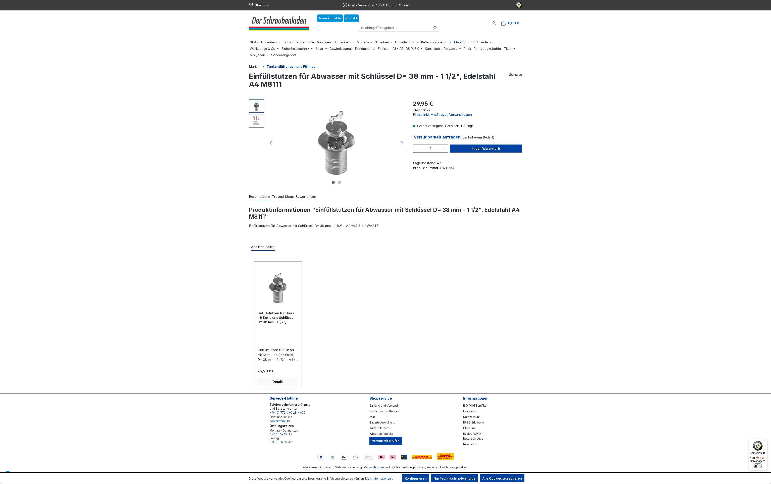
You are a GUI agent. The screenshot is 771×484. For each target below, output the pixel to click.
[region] (327, 142)
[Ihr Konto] (494, 23)
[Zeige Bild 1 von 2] (333, 182)
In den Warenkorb (486, 149)
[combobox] (394, 28)
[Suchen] (434, 28)
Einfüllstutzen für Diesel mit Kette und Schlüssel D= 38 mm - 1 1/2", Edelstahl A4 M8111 (276, 318)
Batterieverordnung (382, 422)
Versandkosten (374, 467)
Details (278, 382)
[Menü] (764, 441)
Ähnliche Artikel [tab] (263, 247)
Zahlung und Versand (383, 405)
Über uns (261, 5)
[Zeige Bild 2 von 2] (339, 182)
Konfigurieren (416, 478)
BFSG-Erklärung (473, 422)
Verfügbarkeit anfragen (437, 137)
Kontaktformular (280, 421)
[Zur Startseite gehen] (279, 23)
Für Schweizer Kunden (384, 411)
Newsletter (470, 444)
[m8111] (336, 143)
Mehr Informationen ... (379, 478)
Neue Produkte (330, 18)
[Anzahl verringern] (417, 149)
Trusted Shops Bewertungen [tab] (294, 197)
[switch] (758, 465)
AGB (372, 416)
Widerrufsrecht (379, 428)
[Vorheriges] (271, 142)
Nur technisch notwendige (454, 478)
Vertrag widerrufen (385, 440)
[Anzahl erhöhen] (444, 149)
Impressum (470, 411)
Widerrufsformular (381, 433)
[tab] (259, 196)
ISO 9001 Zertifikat (475, 405)
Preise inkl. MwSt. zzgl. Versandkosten (442, 115)
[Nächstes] (402, 142)
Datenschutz (471, 416)
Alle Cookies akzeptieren (502, 478)
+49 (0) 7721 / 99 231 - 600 (287, 412)
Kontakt (351, 18)
